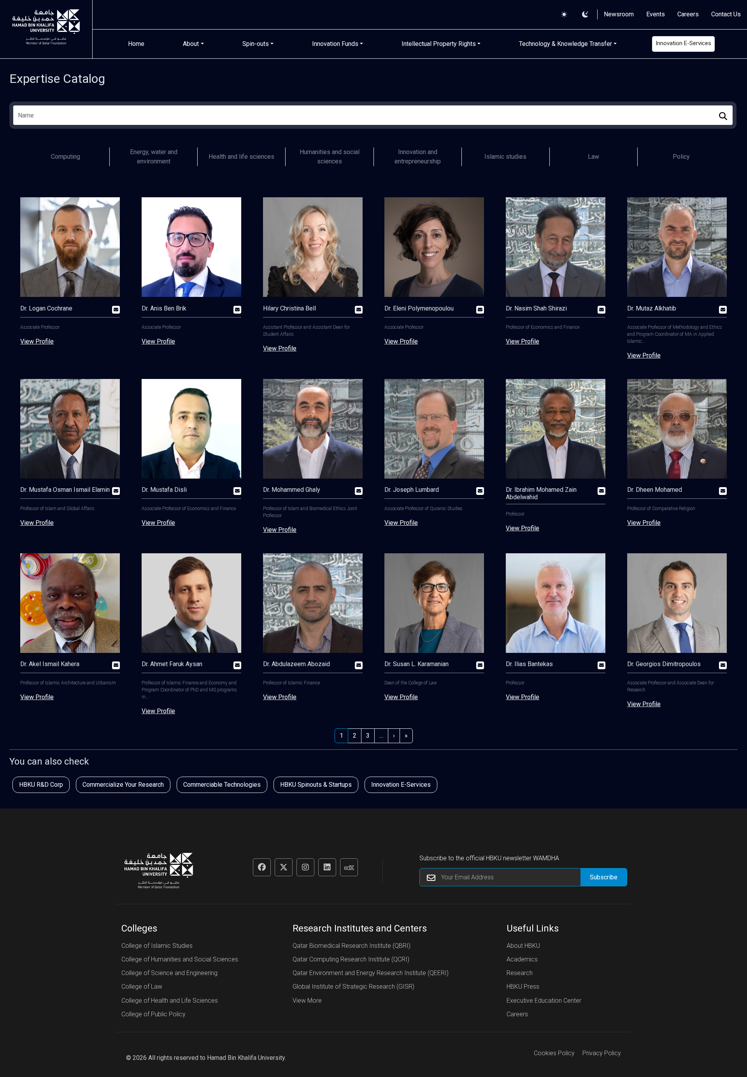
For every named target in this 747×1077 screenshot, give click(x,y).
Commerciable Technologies (222, 784)
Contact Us (726, 14)
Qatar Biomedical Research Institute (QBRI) (351, 945)
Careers (688, 14)
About (191, 43)
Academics (522, 959)
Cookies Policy (554, 1053)
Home (136, 43)
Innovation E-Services (683, 43)
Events (655, 14)
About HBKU (523, 945)
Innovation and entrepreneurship (418, 156)
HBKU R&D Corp (41, 784)
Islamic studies (505, 156)
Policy (681, 156)
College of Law (141, 986)
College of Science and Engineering (169, 973)
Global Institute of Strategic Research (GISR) (353, 986)
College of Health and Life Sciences (169, 1000)
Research (520, 973)
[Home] (46, 29)
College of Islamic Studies (157, 945)
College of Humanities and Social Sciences (179, 959)
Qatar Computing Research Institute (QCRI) (351, 959)
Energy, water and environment (153, 156)
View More (307, 1000)
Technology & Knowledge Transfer (565, 43)
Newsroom (619, 14)
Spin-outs (255, 43)
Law (593, 156)
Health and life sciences (241, 156)
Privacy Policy (601, 1053)
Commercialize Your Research (123, 784)
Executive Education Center (544, 1000)
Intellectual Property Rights (439, 43)
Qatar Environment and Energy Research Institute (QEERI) (371, 973)
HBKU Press (523, 986)
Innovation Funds (335, 43)
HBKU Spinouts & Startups (316, 784)
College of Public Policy (153, 1014)
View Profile (37, 341)
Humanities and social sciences (329, 156)
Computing (65, 156)
